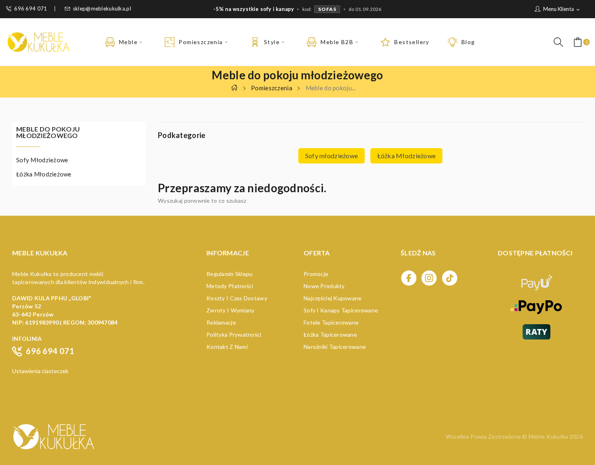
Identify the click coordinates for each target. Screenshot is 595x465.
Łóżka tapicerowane (330, 334)
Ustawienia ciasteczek (40, 370)
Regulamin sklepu (229, 273)
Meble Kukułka (549, 436)
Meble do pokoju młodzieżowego (48, 132)
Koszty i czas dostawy (236, 298)
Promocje (316, 273)
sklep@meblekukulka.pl (102, 9)
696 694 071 (30, 9)
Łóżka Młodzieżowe (44, 174)
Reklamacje (221, 322)
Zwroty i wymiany (230, 310)
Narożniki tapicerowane (335, 346)
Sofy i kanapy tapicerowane (341, 310)
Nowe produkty (324, 285)
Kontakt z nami (227, 346)
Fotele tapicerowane (331, 322)
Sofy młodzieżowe (42, 159)
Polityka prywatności (233, 334)
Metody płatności (229, 285)
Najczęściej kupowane (333, 298)
